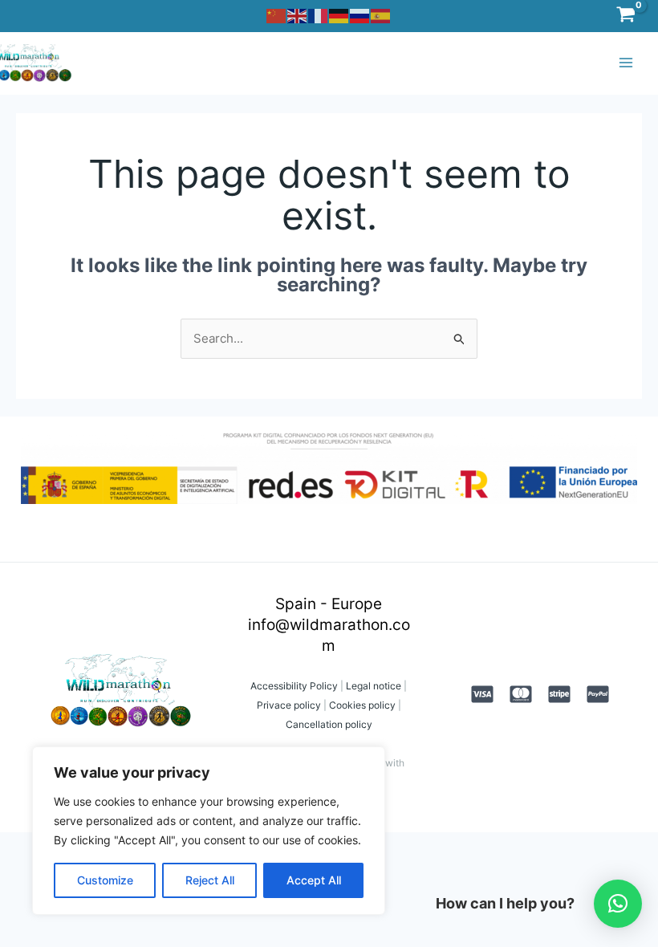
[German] (339, 14)
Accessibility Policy (294, 686)
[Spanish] (381, 14)
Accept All (313, 880)
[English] (297, 14)
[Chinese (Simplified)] (276, 14)
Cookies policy (362, 705)
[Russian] (360, 14)
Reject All (209, 880)
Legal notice (372, 686)
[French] (318, 14)
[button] (618, 904)
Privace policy (289, 705)
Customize (105, 880)
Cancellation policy (329, 724)
